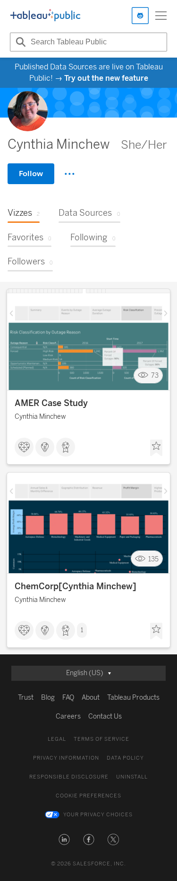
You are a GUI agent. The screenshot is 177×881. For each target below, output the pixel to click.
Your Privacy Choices (98, 815)
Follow (31, 173)
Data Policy (125, 758)
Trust (26, 698)
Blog (48, 698)
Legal (57, 739)
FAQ (68, 698)
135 (153, 559)
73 (155, 376)
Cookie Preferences (88, 796)
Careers (68, 716)
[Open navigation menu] (160, 15)
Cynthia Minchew (40, 417)
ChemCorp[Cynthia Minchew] (75, 586)
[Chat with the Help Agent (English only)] (140, 15)
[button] (64, 839)
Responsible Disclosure (69, 777)
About (91, 698)
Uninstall (132, 777)
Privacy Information (66, 758)
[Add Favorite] (156, 448)
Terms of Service (101, 739)
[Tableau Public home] (45, 15)
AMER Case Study (51, 403)
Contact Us (105, 716)
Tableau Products (133, 698)
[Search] (19, 42)
